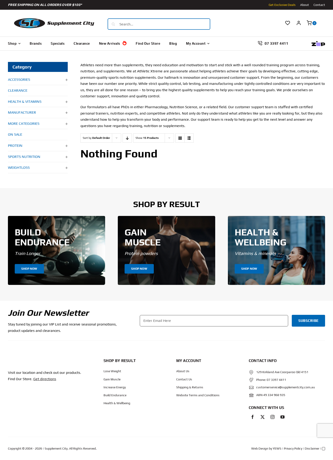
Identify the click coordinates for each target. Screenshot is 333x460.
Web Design (259, 448)
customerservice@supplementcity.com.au (285, 387)
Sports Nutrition (24, 156)
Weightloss (19, 167)
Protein (15, 145)
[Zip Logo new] (318, 43)
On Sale (15, 134)
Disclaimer (312, 448)
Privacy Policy (293, 448)
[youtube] (282, 417)
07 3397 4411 (276, 380)
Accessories (19, 79)
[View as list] (189, 138)
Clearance (17, 90)
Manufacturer (22, 112)
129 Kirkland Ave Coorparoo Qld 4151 (282, 372)
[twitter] (262, 417)
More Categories (23, 123)
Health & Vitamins (24, 101)
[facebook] (252, 417)
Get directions (44, 379)
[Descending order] (127, 138)
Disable (101, 451)
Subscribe (308, 320)
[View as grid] (180, 138)
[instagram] (272, 417)
